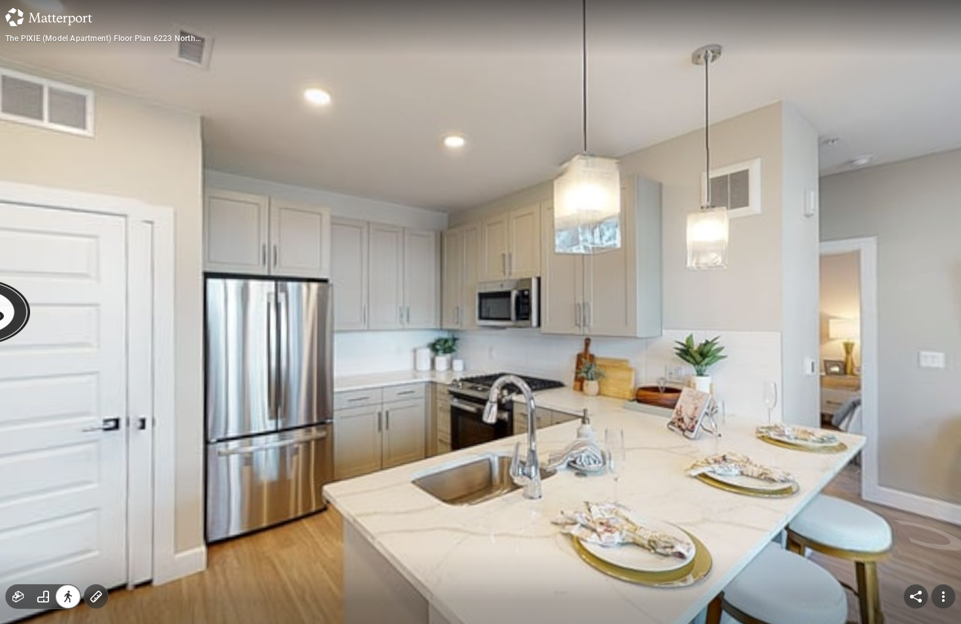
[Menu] (943, 596)
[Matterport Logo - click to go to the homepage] (49, 17)
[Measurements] (96, 596)
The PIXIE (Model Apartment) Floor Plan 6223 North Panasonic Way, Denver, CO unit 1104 (100, 38)
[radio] (18, 596)
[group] (43, 596)
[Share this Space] (915, 596)
